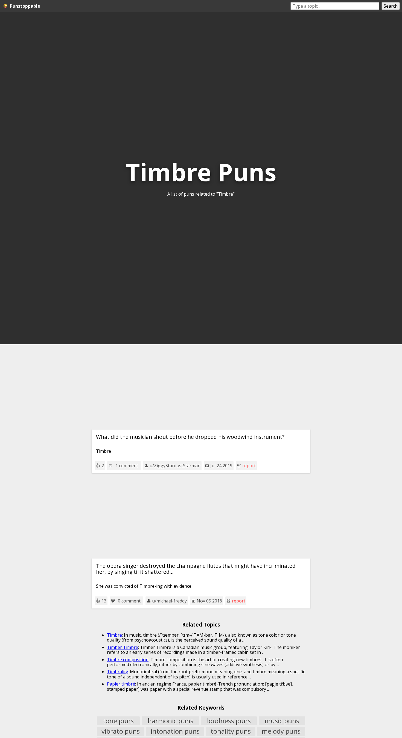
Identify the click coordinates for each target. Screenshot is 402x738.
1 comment (126, 465)
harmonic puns (170, 720)
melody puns (281, 731)
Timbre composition (127, 660)
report (249, 466)
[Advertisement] (201, 387)
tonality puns (231, 731)
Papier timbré (121, 684)
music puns (282, 720)
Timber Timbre (122, 647)
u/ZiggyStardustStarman (175, 466)
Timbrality (117, 672)
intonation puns (175, 731)
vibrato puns (120, 731)
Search (391, 6)
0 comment (129, 601)
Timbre (114, 635)
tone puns (118, 720)
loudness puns (229, 720)
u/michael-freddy (169, 601)
